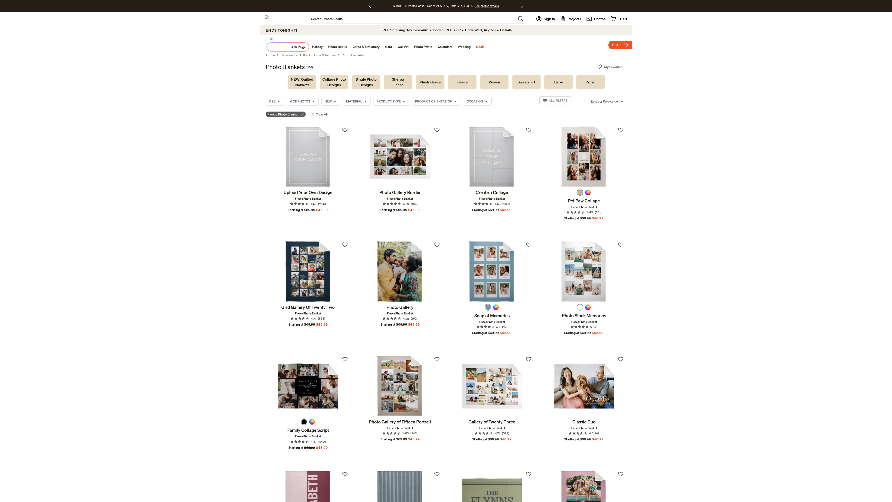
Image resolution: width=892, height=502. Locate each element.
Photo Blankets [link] (353, 55)
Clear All (322, 114)
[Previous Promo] (371, 6)
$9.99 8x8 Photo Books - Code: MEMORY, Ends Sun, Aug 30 (433, 6)
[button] (521, 19)
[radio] (580, 192)
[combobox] (412, 18)
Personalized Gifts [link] (294, 55)
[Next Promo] (522, 6)
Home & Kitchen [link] (324, 55)
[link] (302, 82)
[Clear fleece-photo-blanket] (302, 114)
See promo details (487, 6)
